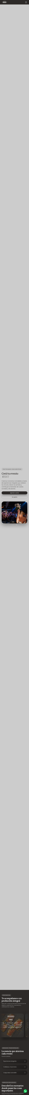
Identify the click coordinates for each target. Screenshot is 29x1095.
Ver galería (14, 497)
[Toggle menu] (26, 2)
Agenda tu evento (14, 493)
